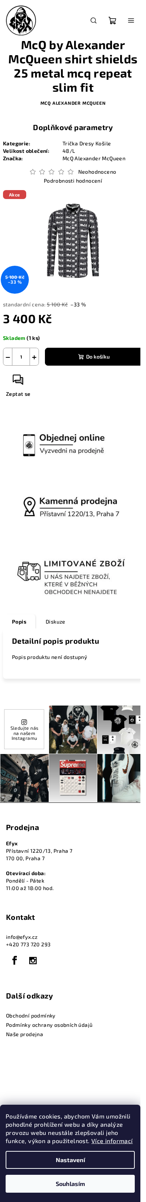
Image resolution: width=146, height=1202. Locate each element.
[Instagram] (33, 960)
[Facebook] (14, 960)
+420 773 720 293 (28, 944)
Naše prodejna (24, 1034)
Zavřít (43, 382)
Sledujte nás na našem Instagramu (24, 733)
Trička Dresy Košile (87, 143)
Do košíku (98, 356)
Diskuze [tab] (56, 621)
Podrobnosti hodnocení (73, 180)
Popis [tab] (19, 621)
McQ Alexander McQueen (73, 102)
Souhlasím (70, 1183)
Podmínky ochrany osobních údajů (49, 1025)
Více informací (112, 1140)
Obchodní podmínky (31, 1015)
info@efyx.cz (22, 937)
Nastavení (70, 1159)
